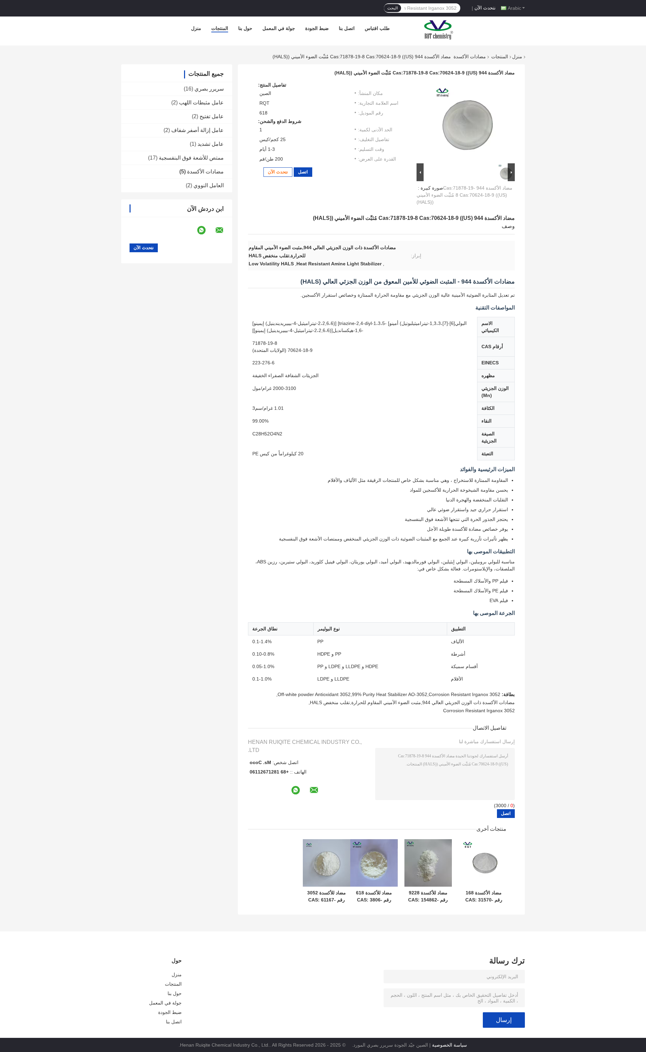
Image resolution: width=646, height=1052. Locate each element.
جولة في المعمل (278, 28)
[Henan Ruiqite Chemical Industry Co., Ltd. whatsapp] (205, 230)
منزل (196, 28)
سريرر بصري (209, 89)
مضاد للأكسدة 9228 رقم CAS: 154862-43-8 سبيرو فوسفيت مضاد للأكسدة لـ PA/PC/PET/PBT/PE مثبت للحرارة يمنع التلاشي (428, 896)
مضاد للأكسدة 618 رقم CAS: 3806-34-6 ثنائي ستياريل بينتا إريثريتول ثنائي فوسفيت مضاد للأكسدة (374, 896)
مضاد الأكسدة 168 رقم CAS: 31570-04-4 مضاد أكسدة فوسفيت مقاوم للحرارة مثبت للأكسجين (483, 896)
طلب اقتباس (377, 28)
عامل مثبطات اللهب (201, 102)
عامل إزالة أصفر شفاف (197, 130)
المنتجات (219, 28)
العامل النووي (208, 185)
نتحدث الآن (485, 7)
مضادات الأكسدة (470, 56)
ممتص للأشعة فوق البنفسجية (191, 158)
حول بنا (245, 28)
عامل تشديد (211, 144)
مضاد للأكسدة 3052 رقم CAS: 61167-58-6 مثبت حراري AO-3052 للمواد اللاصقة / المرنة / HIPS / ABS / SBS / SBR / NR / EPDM (327, 896)
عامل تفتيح (212, 116)
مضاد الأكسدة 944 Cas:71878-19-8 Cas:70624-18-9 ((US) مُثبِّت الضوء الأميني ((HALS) (464, 195)
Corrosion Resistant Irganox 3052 (479, 710)
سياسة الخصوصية (449, 1045)
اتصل (303, 171)
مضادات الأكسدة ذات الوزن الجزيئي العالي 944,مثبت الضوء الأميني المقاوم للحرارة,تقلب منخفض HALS (412, 702)
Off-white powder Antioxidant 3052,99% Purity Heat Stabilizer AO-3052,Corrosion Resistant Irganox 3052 (389, 694)
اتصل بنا (347, 28)
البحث (392, 8)
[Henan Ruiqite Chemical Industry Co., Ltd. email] (223, 230)
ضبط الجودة (317, 28)
